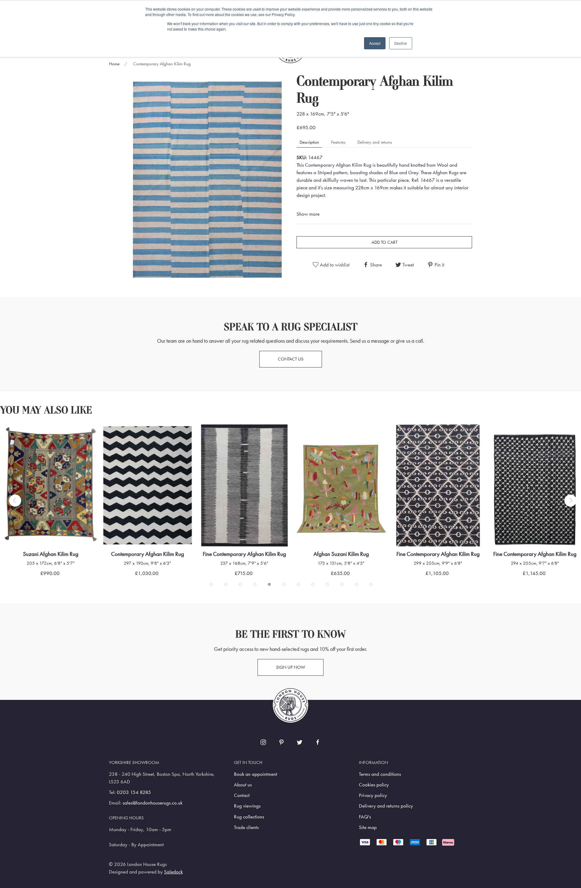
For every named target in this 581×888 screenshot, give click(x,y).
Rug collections (249, 817)
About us (243, 785)
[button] (207, 179)
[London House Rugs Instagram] (263, 742)
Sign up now (290, 667)
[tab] (211, 584)
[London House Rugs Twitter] (300, 742)
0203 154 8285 (134, 792)
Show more (308, 214)
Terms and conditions (380, 774)
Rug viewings (247, 806)
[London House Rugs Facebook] (318, 742)
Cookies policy (374, 785)
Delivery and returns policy (386, 806)
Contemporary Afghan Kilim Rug (57, 554)
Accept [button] (374, 43)
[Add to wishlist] (23, 436)
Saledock (173, 872)
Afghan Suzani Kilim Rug (250, 554)
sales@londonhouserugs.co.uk (152, 803)
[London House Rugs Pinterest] (281, 742)
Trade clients (246, 827)
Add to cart (384, 242)
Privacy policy (373, 795)
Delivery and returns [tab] (374, 142)
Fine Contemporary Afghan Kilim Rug (153, 554)
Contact (242, 795)
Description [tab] (309, 142)
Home (114, 64)
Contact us (291, 359)
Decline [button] (400, 43)
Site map (368, 827)
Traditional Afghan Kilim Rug (541, 554)
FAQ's (365, 817)
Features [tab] (338, 142)
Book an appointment (255, 774)
